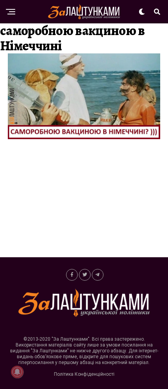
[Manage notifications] (17, 372)
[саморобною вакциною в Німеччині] (84, 137)
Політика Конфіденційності (84, 374)
